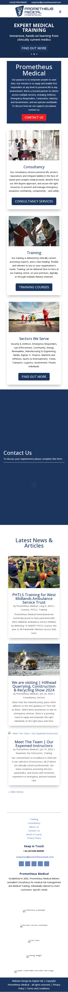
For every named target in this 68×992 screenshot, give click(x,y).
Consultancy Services (34, 201)
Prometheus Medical (27, 605)
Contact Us (34, 117)
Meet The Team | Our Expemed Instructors (34, 743)
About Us (34, 826)
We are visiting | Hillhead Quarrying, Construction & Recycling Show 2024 (34, 686)
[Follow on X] (27, 863)
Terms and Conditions (38, 988)
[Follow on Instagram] (34, 863)
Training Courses (34, 287)
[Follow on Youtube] (40, 863)
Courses (25, 609)
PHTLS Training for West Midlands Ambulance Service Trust (34, 598)
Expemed (20, 753)
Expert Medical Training (34, 27)
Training (43, 609)
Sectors (41, 697)
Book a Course (34, 834)
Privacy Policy (34, 838)
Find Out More (34, 48)
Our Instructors (35, 753)
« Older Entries (16, 791)
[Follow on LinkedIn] (46, 863)
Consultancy (29, 697)
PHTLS (34, 609)
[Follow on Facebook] (21, 863)
